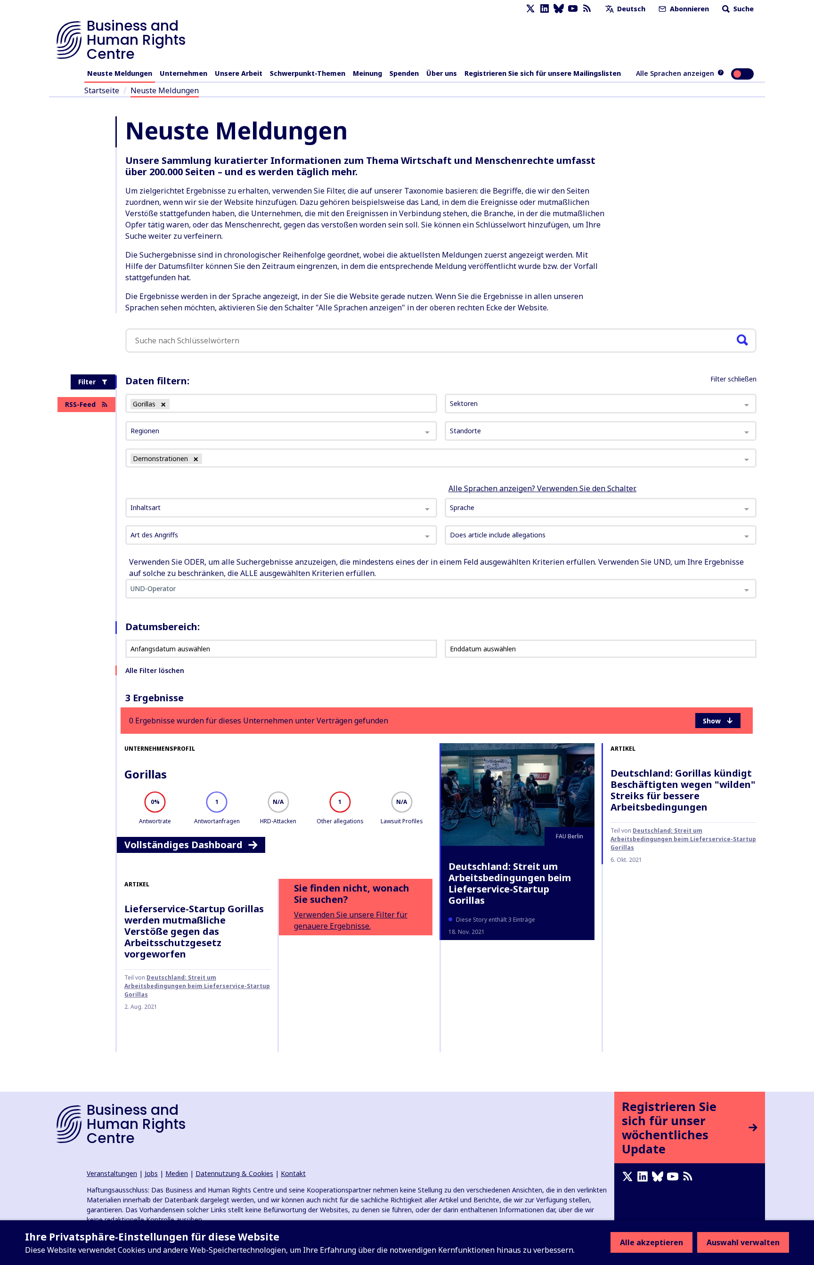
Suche (743, 8)
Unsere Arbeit (238, 73)
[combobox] (281, 508)
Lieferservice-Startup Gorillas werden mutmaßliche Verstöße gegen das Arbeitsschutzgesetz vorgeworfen (194, 931)
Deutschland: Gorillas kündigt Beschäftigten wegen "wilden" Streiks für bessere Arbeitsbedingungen (683, 790)
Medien (176, 1173)
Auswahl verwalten (743, 1242)
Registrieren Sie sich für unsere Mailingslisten (542, 73)
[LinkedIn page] (544, 9)
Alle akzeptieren (651, 1242)
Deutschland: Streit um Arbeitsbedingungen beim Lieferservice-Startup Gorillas (509, 883)
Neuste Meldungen (119, 73)
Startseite (101, 90)
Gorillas (145, 774)
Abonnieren (688, 8)
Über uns (441, 73)
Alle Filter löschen (154, 670)
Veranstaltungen (112, 1173)
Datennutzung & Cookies (234, 1173)
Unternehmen (183, 73)
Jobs (151, 1173)
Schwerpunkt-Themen (307, 73)
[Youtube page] (572, 9)
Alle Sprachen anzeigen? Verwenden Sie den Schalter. (542, 488)
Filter (87, 381)
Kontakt (293, 1173)
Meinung (367, 73)
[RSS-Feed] (587, 9)
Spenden (404, 73)
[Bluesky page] (558, 9)
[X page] (530, 9)
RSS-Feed (80, 404)
